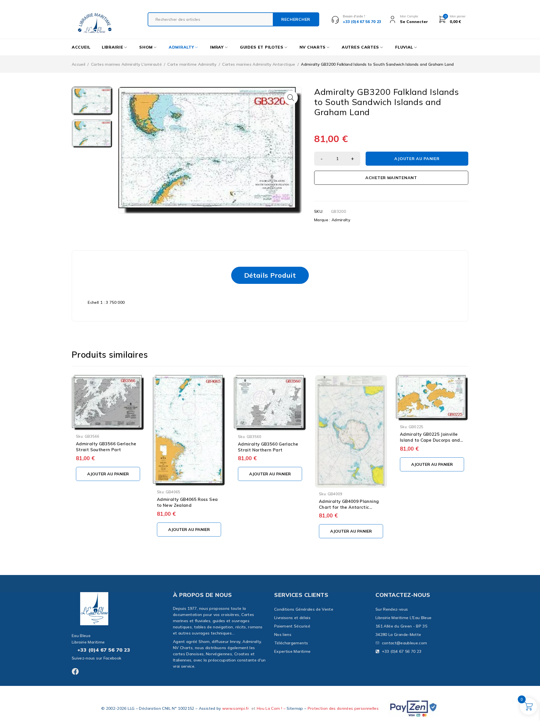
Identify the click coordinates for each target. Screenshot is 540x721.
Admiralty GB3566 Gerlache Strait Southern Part (106, 446)
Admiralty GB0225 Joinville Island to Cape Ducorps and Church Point (430, 440)
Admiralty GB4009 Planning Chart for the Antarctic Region (349, 507)
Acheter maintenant (391, 177)
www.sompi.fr (235, 708)
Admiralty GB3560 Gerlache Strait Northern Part (268, 447)
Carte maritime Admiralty (191, 64)
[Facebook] (75, 671)
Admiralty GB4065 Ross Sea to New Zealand (187, 502)
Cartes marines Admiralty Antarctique (258, 64)
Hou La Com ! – (272, 708)
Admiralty (341, 219)
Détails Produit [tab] (270, 275)
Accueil (78, 64)
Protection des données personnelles (343, 708)
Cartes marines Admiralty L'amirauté (126, 64)
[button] (291, 98)
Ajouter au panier (416, 158)
